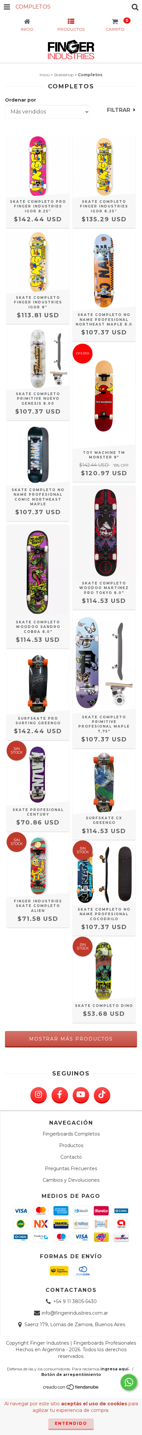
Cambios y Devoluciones (71, 1180)
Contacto (71, 1157)
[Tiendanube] (71, 1389)
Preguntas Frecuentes (71, 1168)
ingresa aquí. (114, 1368)
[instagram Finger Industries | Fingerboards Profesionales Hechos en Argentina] (38, 1095)
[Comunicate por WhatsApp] (129, 1382)
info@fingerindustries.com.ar (75, 1313)
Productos (71, 1145)
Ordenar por (20, 100)
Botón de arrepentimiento (71, 1374)
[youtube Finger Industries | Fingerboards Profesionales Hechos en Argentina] (81, 1095)
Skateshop (64, 74)
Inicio (45, 74)
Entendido (71, 1423)
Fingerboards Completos (71, 1134)
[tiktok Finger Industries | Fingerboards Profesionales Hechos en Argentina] (102, 1095)
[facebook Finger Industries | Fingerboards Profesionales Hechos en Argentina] (60, 1095)
